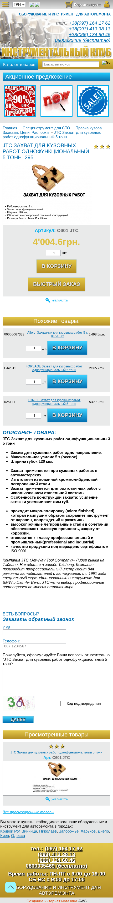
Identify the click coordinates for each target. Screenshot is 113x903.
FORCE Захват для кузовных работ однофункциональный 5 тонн (54, 402)
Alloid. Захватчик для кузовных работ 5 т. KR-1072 (57, 334)
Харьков (88, 831)
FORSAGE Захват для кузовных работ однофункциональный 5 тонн (54, 368)
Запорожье (69, 831)
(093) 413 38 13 (56, 854)
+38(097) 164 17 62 (89, 23)
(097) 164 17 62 (63, 848)
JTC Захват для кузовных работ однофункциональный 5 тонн (56, 752)
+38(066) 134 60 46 (89, 34)
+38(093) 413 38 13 (89, 28)
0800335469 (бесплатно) (82, 40)
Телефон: (11, 641)
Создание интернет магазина (52, 901)
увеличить (60, 300)
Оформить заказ (82, 5)
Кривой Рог (9, 831)
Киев (4, 835)
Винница (29, 831)
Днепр (103, 831)
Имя (6, 627)
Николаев (48, 831)
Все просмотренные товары (28, 812)
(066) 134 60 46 (56, 860)
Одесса (18, 835)
